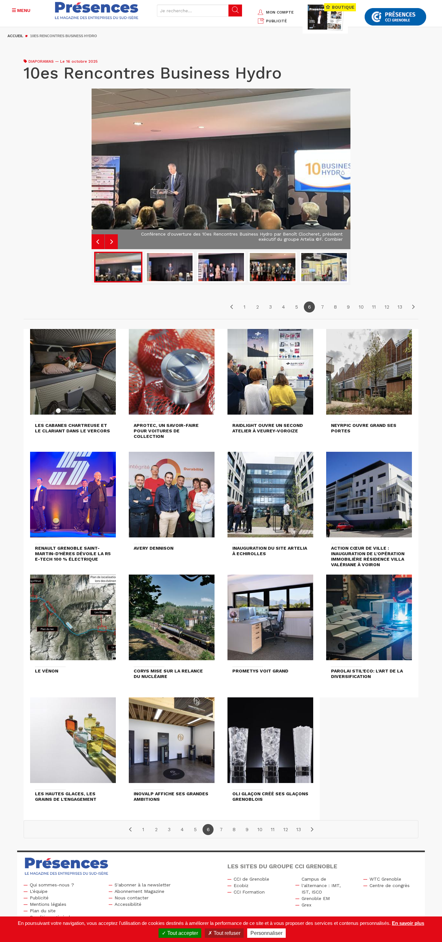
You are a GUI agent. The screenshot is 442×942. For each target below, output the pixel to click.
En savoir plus (408, 923)
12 (387, 307)
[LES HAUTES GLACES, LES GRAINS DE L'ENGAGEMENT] (73, 743)
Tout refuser (226, 933)
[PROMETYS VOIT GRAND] (270, 620)
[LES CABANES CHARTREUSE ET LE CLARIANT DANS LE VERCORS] (73, 375)
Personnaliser (266, 933)
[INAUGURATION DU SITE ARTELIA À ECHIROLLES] (270, 498)
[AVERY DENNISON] (172, 498)
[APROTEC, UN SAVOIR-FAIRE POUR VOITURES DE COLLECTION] (172, 375)
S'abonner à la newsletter (143, 884)
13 (400, 307)
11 (374, 307)
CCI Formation (249, 891)
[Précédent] (231, 307)
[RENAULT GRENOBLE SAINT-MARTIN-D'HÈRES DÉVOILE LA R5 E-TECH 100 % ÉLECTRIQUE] (73, 498)
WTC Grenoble (385, 879)
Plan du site (43, 910)
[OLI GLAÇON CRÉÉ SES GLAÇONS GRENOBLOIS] (270, 743)
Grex (306, 904)
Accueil (15, 36)
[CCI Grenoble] (395, 17)
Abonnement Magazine (139, 891)
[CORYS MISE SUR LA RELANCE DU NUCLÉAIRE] (172, 620)
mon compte (280, 12)
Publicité (39, 897)
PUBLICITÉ (276, 21)
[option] (221, 166)
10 (361, 307)
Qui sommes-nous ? (52, 884)
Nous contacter (132, 897)
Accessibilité (128, 904)
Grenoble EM (316, 898)
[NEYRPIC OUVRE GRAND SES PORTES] (369, 375)
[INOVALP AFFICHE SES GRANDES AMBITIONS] (172, 743)
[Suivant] (412, 307)
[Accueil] (97, 10)
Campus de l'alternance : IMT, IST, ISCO (321, 885)
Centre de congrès (390, 885)
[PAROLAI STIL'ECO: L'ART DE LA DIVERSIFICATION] (369, 620)
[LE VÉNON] (73, 620)
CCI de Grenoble (251, 879)
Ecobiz (241, 885)
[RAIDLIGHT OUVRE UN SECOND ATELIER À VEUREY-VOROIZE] (270, 375)
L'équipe (39, 891)
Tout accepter (182, 933)
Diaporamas (41, 61)
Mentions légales (48, 904)
